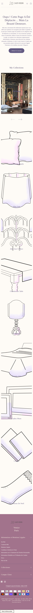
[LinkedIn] (1, 581)
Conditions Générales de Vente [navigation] (9, 550)
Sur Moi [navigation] (3, 542)
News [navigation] (2, 558)
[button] (2, 3)
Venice (17, 527)
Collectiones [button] (5, 567)
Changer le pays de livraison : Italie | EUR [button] (16, 586)
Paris (16, 530)
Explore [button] (16, 96)
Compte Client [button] (6, 575)
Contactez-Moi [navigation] (5, 544)
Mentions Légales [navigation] (5, 547)
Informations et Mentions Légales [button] (13, 537)
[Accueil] (16, 3)
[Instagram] (4, 581)
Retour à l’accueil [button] (16, 50)
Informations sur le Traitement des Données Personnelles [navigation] (15, 552)
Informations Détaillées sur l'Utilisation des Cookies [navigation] (14, 555)
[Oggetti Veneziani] (16, 522)
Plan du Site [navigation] (4, 560)
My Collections (16, 67)
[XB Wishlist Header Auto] (27, 3)
